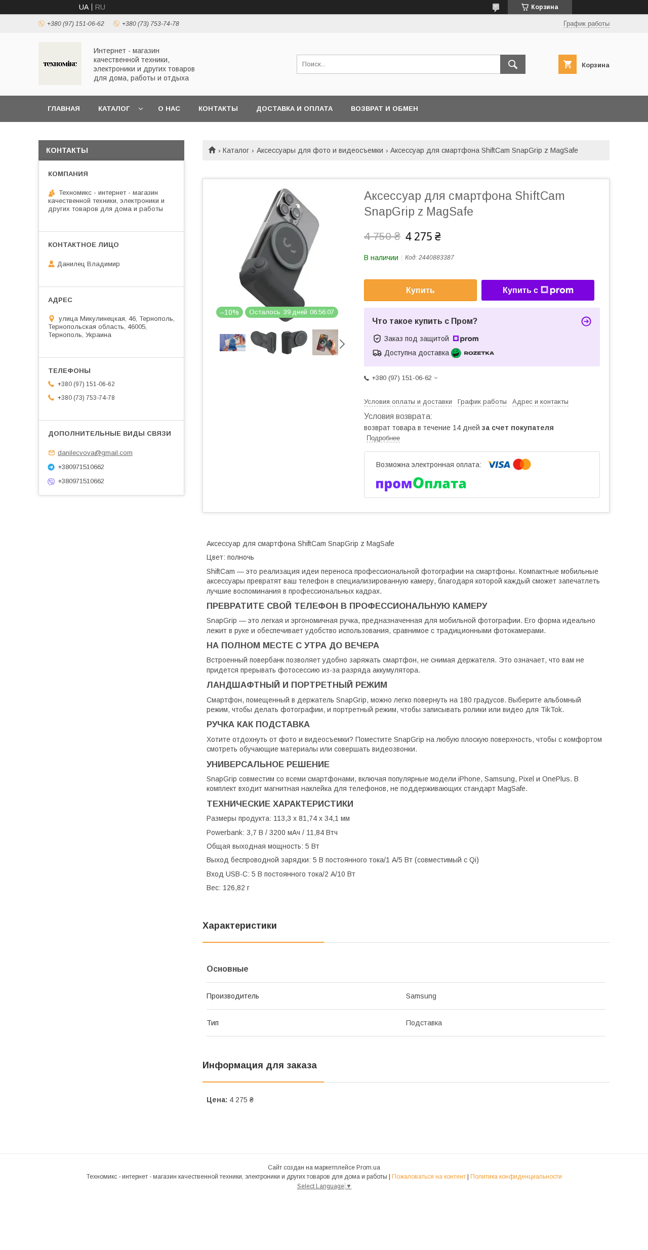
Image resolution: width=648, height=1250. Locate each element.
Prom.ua (368, 1167)
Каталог (114, 108)
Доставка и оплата (294, 108)
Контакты (218, 108)
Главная (64, 108)
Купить (420, 290)
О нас (169, 108)
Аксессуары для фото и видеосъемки (320, 150)
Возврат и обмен (384, 108)
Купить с (520, 290)
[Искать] (512, 64)
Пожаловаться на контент (429, 1176)
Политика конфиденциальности (516, 1176)
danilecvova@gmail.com (95, 452)
